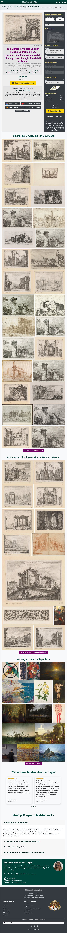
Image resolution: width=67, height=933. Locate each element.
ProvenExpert (16, 800)
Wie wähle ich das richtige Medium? (15, 847)
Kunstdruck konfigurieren (24, 83)
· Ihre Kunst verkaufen (29, 905)
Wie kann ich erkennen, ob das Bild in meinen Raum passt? (22, 841)
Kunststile (10, 6)
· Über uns (5, 915)
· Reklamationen (6, 913)
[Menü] (2, 2)
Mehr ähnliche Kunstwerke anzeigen (33, 450)
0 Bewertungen (26, 110)
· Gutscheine (27, 911)
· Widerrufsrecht (6, 911)
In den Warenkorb (55, 111)
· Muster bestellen (28, 913)
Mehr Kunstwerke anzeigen (33, 764)
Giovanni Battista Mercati (33, 6)
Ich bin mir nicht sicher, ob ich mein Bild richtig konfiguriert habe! (24, 852)
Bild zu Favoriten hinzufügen (32, 103)
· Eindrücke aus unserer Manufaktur (32, 909)
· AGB (4, 907)
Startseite (4, 6)
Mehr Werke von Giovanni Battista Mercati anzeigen (33, 652)
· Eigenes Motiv (27, 903)
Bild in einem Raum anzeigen (31, 107)
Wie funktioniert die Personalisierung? (16, 823)
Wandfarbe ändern (13, 107)
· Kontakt (5, 903)
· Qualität (26, 907)
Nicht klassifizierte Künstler (20, 6)
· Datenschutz (6, 909)
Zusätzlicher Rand (49, 23)
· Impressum (5, 905)
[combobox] (54, 25)
